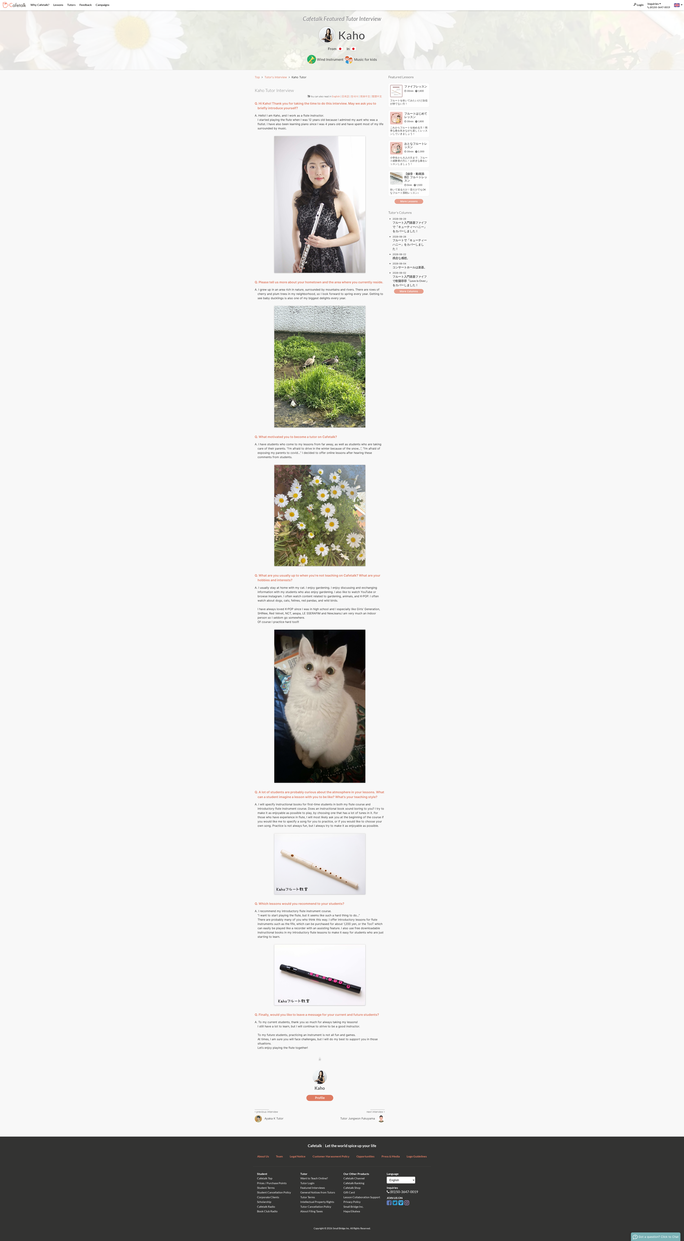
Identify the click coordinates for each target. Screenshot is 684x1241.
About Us (263, 1156)
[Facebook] (390, 1202)
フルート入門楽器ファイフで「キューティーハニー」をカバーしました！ (410, 227)
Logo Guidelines (417, 1156)
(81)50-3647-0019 (404, 1192)
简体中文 (365, 96)
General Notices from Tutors (317, 1192)
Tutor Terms (307, 1197)
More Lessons (409, 201)
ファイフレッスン (415, 86)
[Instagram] (406, 1202)
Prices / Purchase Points (272, 1183)
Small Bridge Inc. (353, 1206)
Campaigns (102, 4)
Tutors (71, 4)
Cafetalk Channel (354, 1178)
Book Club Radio (267, 1211)
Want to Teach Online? (314, 1178)
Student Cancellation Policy (274, 1192)
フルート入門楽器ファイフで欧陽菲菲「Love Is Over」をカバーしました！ (411, 281)
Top (258, 77)
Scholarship (264, 1201)
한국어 (355, 96)
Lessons (58, 4)
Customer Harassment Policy (331, 1156)
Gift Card (349, 1192)
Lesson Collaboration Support (361, 1197)
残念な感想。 (401, 258)
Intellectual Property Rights (317, 1201)
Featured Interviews (312, 1187)
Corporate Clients (268, 1197)
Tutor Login (307, 1183)
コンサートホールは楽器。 (410, 267)
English (336, 96)
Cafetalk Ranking (353, 1183)
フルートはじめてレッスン (415, 115)
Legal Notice (297, 1156)
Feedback (85, 4)
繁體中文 (377, 96)
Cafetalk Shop (352, 1187)
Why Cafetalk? (39, 4)
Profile (320, 1098)
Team (279, 1156)
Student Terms (266, 1187)
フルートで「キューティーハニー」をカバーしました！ (410, 244)
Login (640, 4)
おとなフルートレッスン (415, 145)
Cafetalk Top (264, 1178)
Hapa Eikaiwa (351, 1211)
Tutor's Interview (276, 77)
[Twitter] (395, 1202)
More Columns (409, 291)
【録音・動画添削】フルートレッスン (415, 177)
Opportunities (365, 1156)
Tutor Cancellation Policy (315, 1206)
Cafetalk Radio (266, 1206)
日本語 (346, 96)
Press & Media (391, 1156)
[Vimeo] (401, 1202)
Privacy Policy (352, 1201)
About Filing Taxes (311, 1211)
